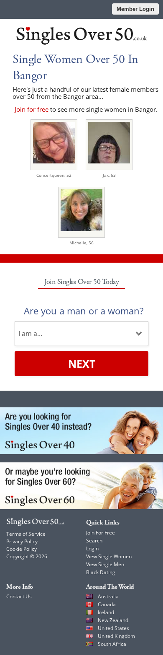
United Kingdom (116, 636)
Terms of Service (26, 533)
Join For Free (100, 532)
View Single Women (109, 556)
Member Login (135, 9)
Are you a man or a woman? (83, 310)
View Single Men (105, 564)
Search (94, 540)
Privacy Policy (22, 541)
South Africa (112, 643)
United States (113, 628)
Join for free (31, 109)
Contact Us (19, 596)
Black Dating (100, 572)
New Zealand (113, 620)
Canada (107, 604)
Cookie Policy (21, 548)
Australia (108, 596)
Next (81, 363)
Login (92, 548)
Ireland (106, 612)
